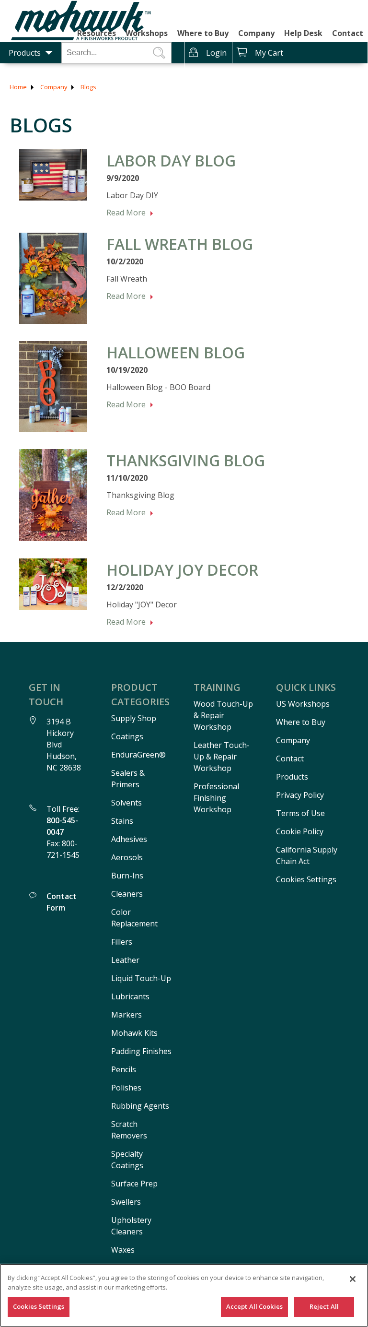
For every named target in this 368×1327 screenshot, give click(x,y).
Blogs (88, 87)
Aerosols (127, 857)
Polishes (126, 1087)
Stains (122, 821)
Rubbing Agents (140, 1106)
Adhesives (129, 839)
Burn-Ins (127, 875)
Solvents (126, 802)
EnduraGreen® (138, 754)
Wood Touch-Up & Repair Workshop (223, 715)
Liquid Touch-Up (141, 978)
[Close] (352, 1279)
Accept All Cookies (254, 1306)
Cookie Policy (299, 831)
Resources (96, 33)
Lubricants (130, 996)
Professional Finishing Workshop (216, 798)
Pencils (123, 1069)
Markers (126, 1014)
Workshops (147, 33)
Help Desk (303, 33)
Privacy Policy (300, 795)
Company (256, 33)
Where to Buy (203, 33)
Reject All (324, 1306)
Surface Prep (134, 1183)
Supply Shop (133, 718)
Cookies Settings (306, 879)
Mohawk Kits (134, 1033)
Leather (125, 960)
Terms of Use (300, 813)
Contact (347, 33)
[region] (184, 1295)
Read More (126, 212)
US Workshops (303, 704)
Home (18, 87)
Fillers (121, 941)
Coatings (127, 736)
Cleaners (127, 894)
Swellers (126, 1202)
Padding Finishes (141, 1051)
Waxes (123, 1249)
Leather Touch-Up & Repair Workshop (222, 756)
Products (25, 52)
